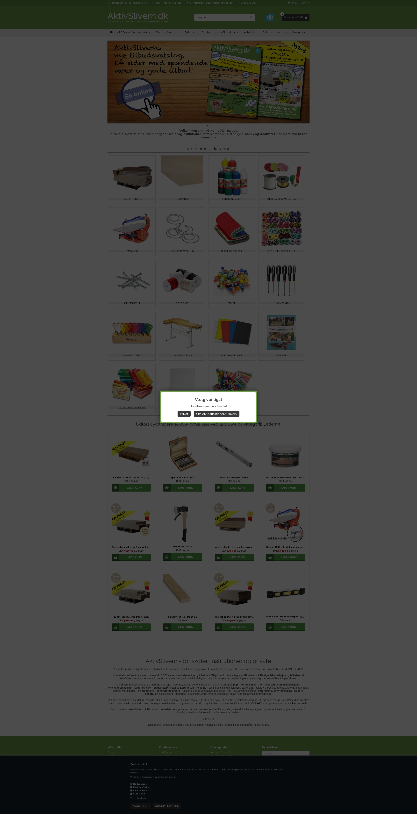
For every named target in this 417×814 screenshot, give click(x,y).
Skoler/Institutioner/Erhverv (216, 414)
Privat (184, 414)
